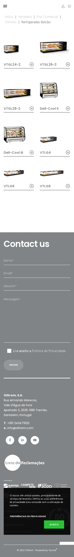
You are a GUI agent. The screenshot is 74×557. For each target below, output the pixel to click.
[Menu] (68, 6)
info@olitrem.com (20, 428)
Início (9, 17)
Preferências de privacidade (28, 516)
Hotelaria (25, 17)
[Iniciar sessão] (62, 6)
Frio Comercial (47, 17)
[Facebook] (10, 440)
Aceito (54, 524)
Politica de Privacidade (49, 351)
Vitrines (10, 22)
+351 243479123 (18, 423)
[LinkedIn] (22, 440)
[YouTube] (35, 440)
